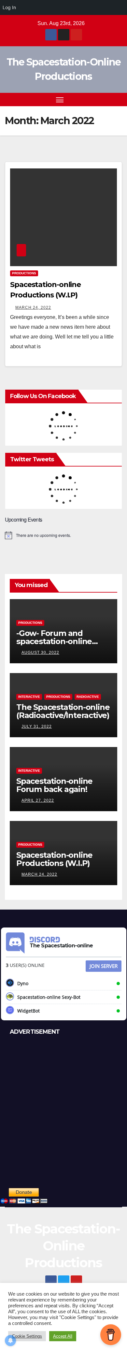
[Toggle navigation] (60, 99)
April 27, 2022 (37, 800)
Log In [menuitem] (9, 7)
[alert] (63, 535)
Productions (24, 273)
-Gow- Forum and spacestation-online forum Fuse (54, 641)
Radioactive (88, 696)
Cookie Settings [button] (27, 1336)
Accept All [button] (62, 1336)
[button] (107, 99)
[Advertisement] (63, 1108)
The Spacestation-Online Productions (63, 1246)
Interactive (29, 696)
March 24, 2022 (33, 307)
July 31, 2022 (36, 726)
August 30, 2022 (40, 652)
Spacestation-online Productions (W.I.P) (54, 859)
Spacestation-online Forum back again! (54, 785)
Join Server (104, 966)
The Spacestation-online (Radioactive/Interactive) (62, 711)
